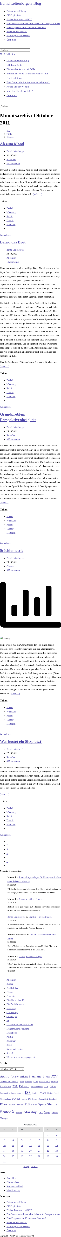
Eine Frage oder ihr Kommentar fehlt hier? (28, 82)
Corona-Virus (44, 1082)
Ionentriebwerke (17, 1093)
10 (4, 1145)
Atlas (48, 1077)
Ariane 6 (38, 1076)
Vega (47, 1112)
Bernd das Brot (13, 242)
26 (22, 1156)
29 (48, 1156)
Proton (34, 1099)
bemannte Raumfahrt (9, 1081)
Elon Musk (5, 1086)
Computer (11, 996)
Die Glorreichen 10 (15, 1000)
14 (39, 1145)
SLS (27, 1104)
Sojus (34, 1104)
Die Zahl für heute (15, 1004)
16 (56, 1145)
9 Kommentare (13, 439)
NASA (16, 1098)
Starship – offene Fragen (30, 899)
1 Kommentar (13, 262)
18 (13, 1151)
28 (39, 1156)
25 (13, 1156)
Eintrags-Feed (13, 1182)
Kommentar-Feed (15, 1186)
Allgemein (11, 258)
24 (4, 1156)
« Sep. (26, 1166)
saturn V (12, 1105)
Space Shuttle (47, 1104)
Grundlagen (12, 1016)
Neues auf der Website (18, 86)
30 (56, 1156)
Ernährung (11, 1008)
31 (4, 1161)
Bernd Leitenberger (15, 151)
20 (30, 1151)
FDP (46, 1086)
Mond (56, 1093)
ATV (54, 1076)
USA (41, 1113)
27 (30, 1156)
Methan (50, 1093)
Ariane (15, 1076)
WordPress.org (13, 1190)
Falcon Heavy (37, 1086)
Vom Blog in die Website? (20, 91)
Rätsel (9, 1045)
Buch (22, 1081)
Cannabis (28, 1081)
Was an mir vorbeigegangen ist (21, 1057)
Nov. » (34, 1166)
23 (56, 1151)
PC (29, 1099)
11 (13, 1145)
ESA (15, 1086)
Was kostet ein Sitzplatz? (21, 741)
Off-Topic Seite (14, 65)
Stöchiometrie (11, 550)
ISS (28, 1092)
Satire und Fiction (15, 1049)
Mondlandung (5, 1099)
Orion (24, 1099)
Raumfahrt (11, 159)
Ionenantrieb (5, 1093)
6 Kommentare (13, 761)
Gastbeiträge (12, 1012)
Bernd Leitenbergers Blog (20, 3)
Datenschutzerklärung (18, 60)
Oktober (10, 137)
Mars (43, 1092)
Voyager (4, 1118)
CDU (36, 1081)
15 (48, 1145)
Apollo (4, 1076)
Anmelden (11, 1178)
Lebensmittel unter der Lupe (20, 1024)
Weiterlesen (5, 235)
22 (48, 1151)
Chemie (10, 566)
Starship (30, 1112)
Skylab (20, 1105)
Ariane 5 (25, 1076)
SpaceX (10, 1053)
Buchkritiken (12, 988)
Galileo (53, 1086)
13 (30, 1145)
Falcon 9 (24, 1086)
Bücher (10, 984)
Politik (10, 1037)
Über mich (12, 95)
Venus (55, 1112)
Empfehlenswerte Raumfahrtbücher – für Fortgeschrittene (33, 1214)
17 (4, 1151)
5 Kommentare (13, 570)
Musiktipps (12, 1033)
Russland (52, 1099)
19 (22, 1151)
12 (22, 1145)
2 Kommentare (13, 163)
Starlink (19, 1113)
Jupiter (35, 1093)
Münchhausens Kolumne (18, 1029)
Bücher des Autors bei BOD (21, 69)
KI (8, 1020)
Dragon (54, 1081)
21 (39, 1151)
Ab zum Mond (12, 144)
